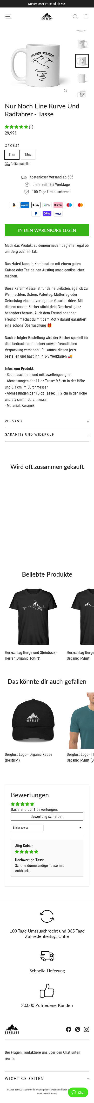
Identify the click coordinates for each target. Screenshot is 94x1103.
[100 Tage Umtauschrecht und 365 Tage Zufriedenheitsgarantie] (47, 916)
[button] (17, 127)
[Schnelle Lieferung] (47, 956)
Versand (13, 421)
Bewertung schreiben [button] (47, 816)
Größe (12, 146)
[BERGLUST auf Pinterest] (77, 1029)
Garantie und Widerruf (29, 434)
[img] (47, 852)
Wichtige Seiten (24, 1078)
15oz (28, 155)
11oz (11, 155)
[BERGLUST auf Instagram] (86, 1029)
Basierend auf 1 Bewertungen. (34, 809)
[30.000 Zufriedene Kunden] (47, 990)
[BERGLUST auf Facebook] (68, 1029)
